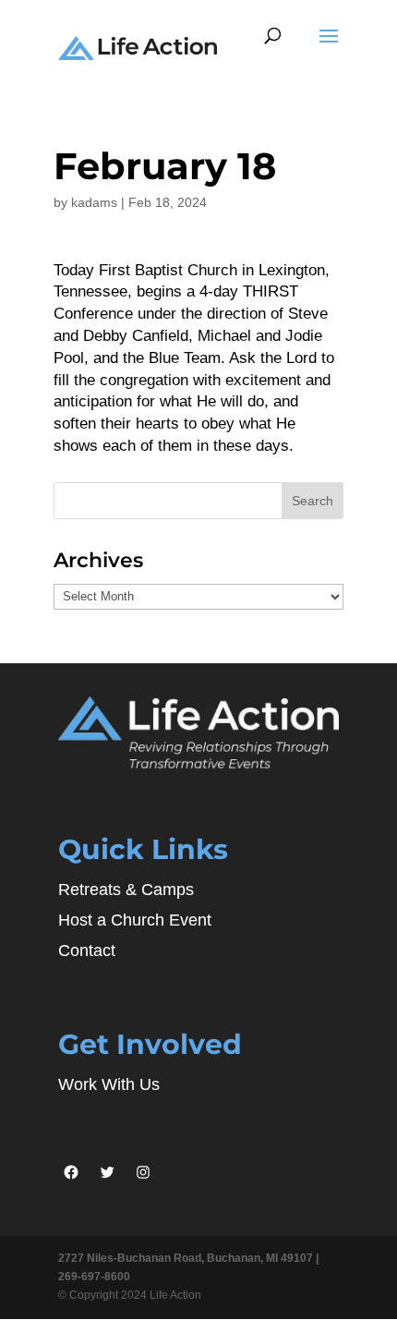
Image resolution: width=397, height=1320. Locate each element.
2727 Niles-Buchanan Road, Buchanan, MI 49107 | (188, 1258)
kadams (94, 202)
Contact (86, 950)
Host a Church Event (134, 920)
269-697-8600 (94, 1276)
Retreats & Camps (126, 889)
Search (312, 500)
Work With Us (109, 1084)
